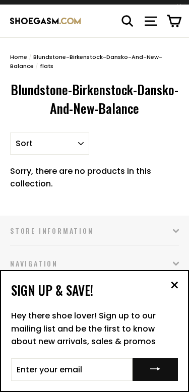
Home (18, 57)
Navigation (34, 263)
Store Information (52, 230)
